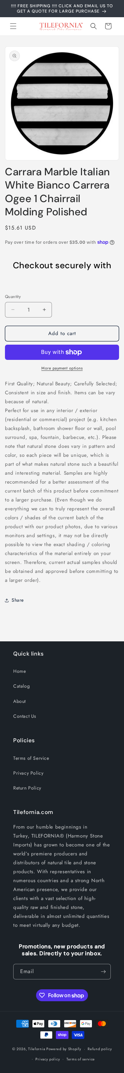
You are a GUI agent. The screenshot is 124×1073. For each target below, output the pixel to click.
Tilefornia (36, 1049)
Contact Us (24, 716)
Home (19, 671)
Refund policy (100, 1049)
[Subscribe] (103, 971)
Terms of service (80, 1059)
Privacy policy (47, 1059)
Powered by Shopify (63, 1049)
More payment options (62, 368)
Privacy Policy (28, 773)
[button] (13, 26)
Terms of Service (31, 758)
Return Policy (27, 788)
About (19, 701)
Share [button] (18, 600)
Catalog (21, 686)
